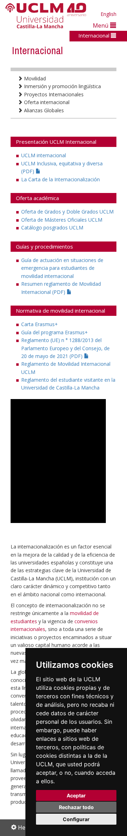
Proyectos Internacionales (53, 94)
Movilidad (34, 78)
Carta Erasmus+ (39, 324)
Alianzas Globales (43, 110)
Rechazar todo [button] (76, 807)
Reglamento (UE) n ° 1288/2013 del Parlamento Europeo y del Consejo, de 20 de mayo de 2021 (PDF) (65, 348)
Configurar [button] (76, 819)
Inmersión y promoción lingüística (62, 86)
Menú (101, 25)
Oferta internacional (46, 102)
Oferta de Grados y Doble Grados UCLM (67, 211)
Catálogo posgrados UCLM (52, 227)
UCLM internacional (43, 155)
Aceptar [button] (76, 795)
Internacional (94, 35)
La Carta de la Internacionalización (60, 179)
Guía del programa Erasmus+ (54, 332)
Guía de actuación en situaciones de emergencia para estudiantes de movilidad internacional (62, 268)
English (108, 14)
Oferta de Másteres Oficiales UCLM (61, 219)
